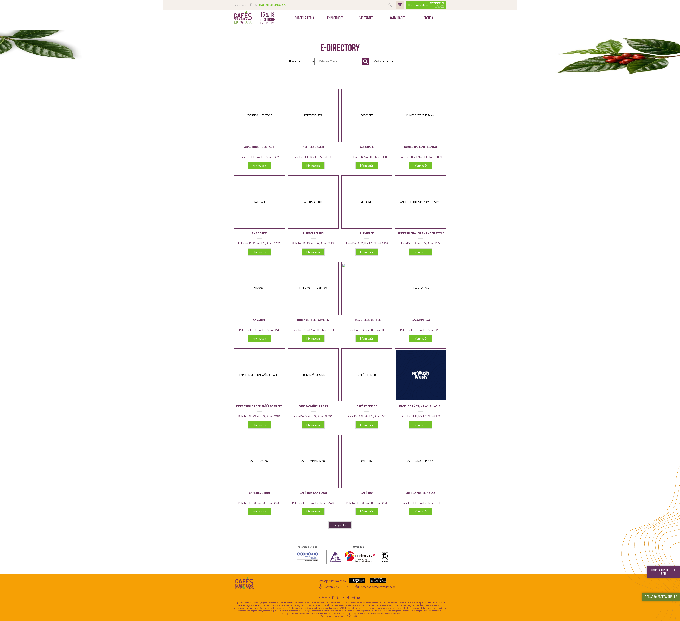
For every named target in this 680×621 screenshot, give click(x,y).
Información (259, 165)
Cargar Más (340, 525)
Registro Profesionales (661, 597)
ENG (400, 5)
